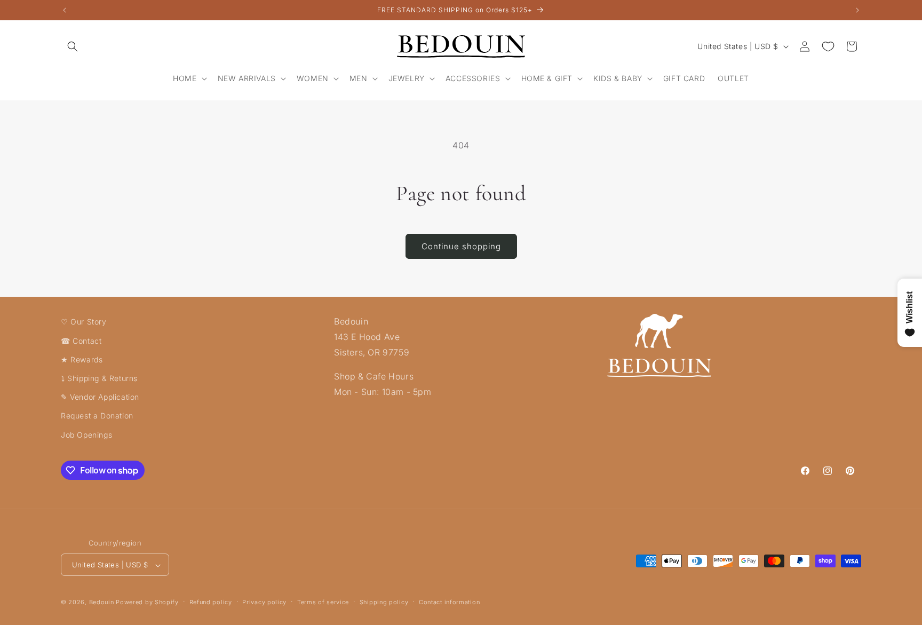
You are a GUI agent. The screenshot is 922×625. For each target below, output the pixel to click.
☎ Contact (81, 340)
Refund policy (210, 602)
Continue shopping (461, 246)
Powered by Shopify (147, 602)
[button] (72, 46)
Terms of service (323, 602)
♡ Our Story (84, 321)
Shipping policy (384, 602)
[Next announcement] (857, 10)
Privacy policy (264, 602)
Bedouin (101, 602)
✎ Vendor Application (100, 396)
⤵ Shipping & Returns (99, 377)
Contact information (449, 602)
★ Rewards (81, 358)
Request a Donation (97, 415)
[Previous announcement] (64, 10)
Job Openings (86, 434)
